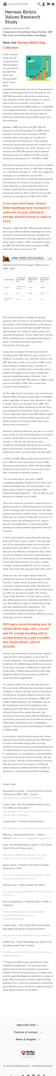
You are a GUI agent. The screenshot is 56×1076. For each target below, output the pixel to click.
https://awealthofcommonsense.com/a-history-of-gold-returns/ (28, 828)
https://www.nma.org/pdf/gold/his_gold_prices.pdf (32, 838)
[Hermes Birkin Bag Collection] (28, 258)
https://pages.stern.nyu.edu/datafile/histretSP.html (22, 798)
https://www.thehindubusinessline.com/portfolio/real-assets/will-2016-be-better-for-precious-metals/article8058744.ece (24, 915)
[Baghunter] (15, 3)
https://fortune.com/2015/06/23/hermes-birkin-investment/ (26, 935)
